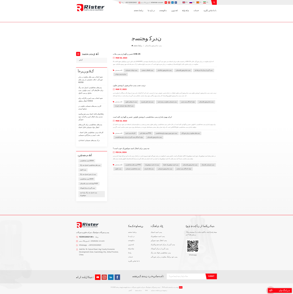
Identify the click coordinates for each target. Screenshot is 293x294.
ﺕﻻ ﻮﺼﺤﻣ (163, 11)
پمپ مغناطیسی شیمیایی (133, 169)
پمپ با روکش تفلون (131, 102)
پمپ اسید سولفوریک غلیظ (170, 165)
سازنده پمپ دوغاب (120, 74)
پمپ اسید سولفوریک (158, 236)
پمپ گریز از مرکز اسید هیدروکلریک (163, 245)
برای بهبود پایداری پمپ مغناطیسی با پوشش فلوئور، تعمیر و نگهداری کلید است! (142, 117)
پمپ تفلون (118, 169)
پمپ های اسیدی (148, 169)
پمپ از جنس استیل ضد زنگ (88, 174)
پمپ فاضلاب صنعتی (147, 70)
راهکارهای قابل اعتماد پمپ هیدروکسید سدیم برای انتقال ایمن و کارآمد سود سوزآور (91, 116)
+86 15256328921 (131, 2)
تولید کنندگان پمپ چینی (188, 102)
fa (207, 2)
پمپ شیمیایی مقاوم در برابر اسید (167, 102)
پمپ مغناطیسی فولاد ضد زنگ (161, 253)
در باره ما (151, 11)
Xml (146, 290)
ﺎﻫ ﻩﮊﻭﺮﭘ (174, 11)
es (200, 2)
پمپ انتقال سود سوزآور (159, 240)
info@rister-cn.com (157, 2)
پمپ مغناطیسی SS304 (87, 160)
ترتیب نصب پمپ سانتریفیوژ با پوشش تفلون (129, 85)
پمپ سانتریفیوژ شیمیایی (165, 169)
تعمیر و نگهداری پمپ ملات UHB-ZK (127, 54)
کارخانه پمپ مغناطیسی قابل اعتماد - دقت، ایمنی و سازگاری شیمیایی (90, 134)
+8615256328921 (94, 245)
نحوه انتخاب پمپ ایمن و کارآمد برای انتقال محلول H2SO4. (90, 99)
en (187, 2)
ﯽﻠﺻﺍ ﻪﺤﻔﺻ (138, 11)
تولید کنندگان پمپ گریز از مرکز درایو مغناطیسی (129, 137)
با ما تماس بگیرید (209, 11)
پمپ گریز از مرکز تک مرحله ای (203, 70)
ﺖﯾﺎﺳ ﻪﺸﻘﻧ (138, 290)
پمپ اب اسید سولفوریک (152, 165)
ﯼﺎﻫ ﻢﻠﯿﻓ (185, 11)
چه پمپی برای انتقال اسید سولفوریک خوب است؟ (131, 148)
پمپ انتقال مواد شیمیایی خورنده (124, 106)
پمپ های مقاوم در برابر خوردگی (190, 133)
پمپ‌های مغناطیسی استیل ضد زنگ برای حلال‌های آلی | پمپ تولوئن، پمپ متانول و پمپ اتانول (90, 90)
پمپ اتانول (83, 170)
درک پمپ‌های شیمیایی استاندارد (89, 140)
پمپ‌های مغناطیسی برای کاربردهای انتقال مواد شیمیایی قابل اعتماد (90, 126)
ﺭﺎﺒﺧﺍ (129, 253)
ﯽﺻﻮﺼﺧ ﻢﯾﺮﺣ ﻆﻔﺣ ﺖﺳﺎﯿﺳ (159, 290)
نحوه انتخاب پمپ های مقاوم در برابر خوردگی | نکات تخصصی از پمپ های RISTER (90, 79)
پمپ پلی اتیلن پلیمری (147, 102)
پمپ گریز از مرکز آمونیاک (87, 188)
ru (194, 2)
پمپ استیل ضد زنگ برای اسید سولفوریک (88, 194)
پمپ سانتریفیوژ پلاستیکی (183, 70)
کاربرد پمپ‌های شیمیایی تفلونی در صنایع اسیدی (89, 107)
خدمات (196, 11)
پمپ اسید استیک (156, 232)
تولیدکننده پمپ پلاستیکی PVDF (89, 183)
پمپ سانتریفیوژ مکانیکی (164, 70)
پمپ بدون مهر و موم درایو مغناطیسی (166, 133)
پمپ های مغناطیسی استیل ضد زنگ (90, 165)
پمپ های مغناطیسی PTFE (133, 165)
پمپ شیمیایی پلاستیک (208, 165)
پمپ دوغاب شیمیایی (131, 70)
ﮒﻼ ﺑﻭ (81, 60)
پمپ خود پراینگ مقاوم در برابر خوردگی (164, 257)
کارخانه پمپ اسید (130, 133)
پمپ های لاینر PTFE (145, 133)
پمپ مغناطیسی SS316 (86, 179)
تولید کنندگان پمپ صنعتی (183, 169)
